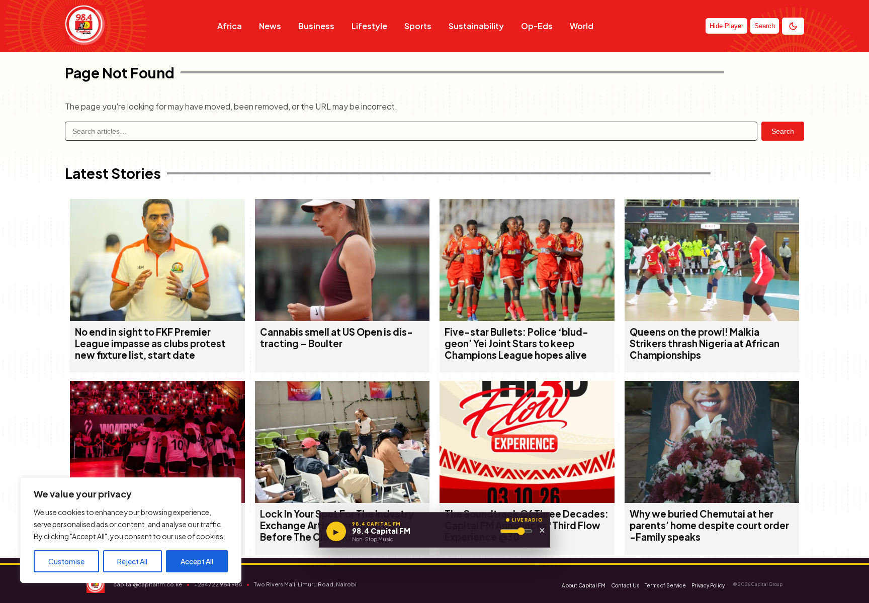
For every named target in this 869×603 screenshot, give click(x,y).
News (270, 26)
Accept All (197, 561)
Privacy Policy (708, 585)
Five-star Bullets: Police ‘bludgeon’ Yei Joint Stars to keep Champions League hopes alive (516, 343)
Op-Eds (537, 26)
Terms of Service (665, 585)
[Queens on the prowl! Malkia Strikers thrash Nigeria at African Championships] (712, 318)
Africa (229, 26)
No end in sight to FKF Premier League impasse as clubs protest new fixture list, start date (150, 343)
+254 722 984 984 (218, 584)
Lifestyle (369, 26)
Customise (66, 561)
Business (316, 26)
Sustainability (476, 26)
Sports (417, 26)
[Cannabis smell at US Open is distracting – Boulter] (342, 318)
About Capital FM (583, 585)
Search (782, 131)
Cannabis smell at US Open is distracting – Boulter (336, 337)
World (581, 26)
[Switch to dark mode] (793, 26)
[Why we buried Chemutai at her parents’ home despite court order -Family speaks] (712, 499)
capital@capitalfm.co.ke (147, 584)
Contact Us (625, 585)
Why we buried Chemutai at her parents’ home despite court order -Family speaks (709, 525)
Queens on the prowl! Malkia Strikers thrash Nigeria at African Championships (704, 343)
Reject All (132, 561)
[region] (130, 530)
